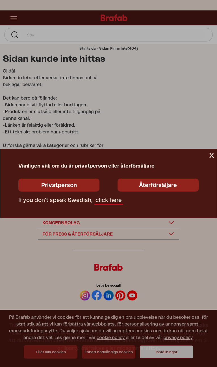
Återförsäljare (158, 185)
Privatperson (59, 185)
